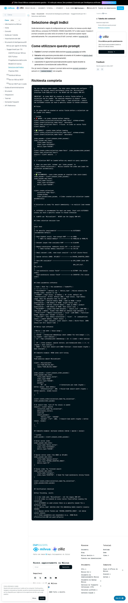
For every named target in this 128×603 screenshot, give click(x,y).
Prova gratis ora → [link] (109, 3)
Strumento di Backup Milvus (88, 581)
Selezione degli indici (102, 22)
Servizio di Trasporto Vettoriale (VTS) (89, 586)
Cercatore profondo (88, 590)
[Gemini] (49, 587)
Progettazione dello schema (17, 60)
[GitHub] (35, 578)
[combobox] (80, 8)
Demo (104, 552)
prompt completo (72, 52)
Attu (82, 569)
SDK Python (12, 57)
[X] (40, 578)
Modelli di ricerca (14, 64)
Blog (67, 8)
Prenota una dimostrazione (107, 8)
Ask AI (118, 598)
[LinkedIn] (51, 578)
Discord (106, 574)
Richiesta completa (104, 28)
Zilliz (67, 554)
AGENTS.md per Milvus (17, 53)
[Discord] (46, 578)
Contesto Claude (87, 593)
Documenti (42, 8)
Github (105, 577)
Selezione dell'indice (16, 67)
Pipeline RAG (13, 71)
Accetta (42, 598)
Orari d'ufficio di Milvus (110, 570)
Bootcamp (106, 550)
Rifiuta (34, 598)
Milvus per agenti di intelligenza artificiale (16, 46)
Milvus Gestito (86, 555)
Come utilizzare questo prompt (107, 25)
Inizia (120, 8)
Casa (7, 20)
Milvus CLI (85, 572)
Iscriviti (65, 567)
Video (105, 555)
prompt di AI (83, 36)
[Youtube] (56, 578)
